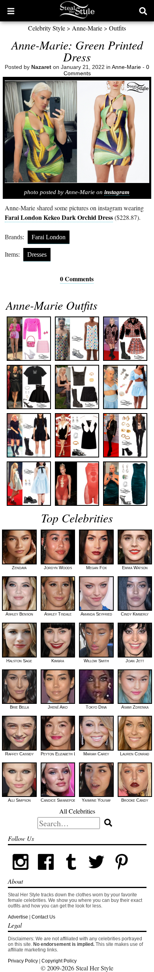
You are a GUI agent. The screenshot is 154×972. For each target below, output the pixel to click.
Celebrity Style (46, 28)
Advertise (18, 917)
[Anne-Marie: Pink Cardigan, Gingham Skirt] (29, 338)
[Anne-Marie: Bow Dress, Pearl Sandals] (77, 435)
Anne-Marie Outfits (52, 305)
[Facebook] (45, 873)
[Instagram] (20, 873)
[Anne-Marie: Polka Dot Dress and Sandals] (77, 338)
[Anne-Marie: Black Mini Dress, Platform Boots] (29, 435)
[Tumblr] (71, 873)
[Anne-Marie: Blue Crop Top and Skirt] (125, 387)
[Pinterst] (121, 873)
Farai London (49, 237)
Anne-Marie (87, 28)
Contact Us (43, 917)
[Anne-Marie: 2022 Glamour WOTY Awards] (125, 338)
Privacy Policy (23, 961)
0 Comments (77, 278)
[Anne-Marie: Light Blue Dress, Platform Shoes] (29, 483)
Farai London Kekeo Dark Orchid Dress (59, 217)
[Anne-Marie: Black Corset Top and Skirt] (77, 387)
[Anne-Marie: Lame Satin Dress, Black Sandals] (125, 483)
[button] (11, 11)
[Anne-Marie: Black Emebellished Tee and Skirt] (29, 387)
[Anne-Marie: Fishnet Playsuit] (77, 483)
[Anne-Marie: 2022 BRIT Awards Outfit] (125, 435)
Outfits (117, 28)
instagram (117, 192)
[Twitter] (96, 873)
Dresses (37, 254)
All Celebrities (77, 811)
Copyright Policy (59, 961)
